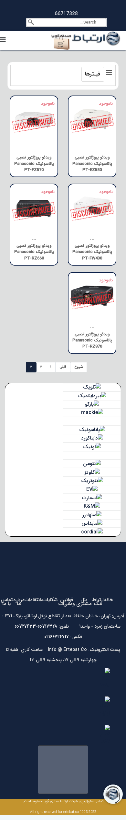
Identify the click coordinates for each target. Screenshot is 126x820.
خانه (108, 600)
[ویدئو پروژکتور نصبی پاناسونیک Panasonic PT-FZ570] (34, 120)
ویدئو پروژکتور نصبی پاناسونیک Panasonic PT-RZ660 (34, 252)
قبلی (62, 367)
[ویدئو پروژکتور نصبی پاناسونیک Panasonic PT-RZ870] (92, 296)
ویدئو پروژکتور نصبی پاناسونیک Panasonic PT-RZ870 (92, 340)
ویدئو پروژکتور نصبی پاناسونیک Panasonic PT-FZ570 (34, 164)
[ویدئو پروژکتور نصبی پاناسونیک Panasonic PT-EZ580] (92, 120)
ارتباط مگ (97, 602)
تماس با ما (7, 602)
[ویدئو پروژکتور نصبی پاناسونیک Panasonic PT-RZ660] (34, 208)
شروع (78, 367)
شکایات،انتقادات (41, 600)
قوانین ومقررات (66, 602)
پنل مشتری (83, 602)
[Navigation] (3, 40)
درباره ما (19, 602)
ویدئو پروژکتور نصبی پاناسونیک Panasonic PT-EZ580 (92, 164)
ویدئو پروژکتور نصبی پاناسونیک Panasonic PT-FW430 (92, 252)
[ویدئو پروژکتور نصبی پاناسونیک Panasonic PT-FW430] (92, 208)
